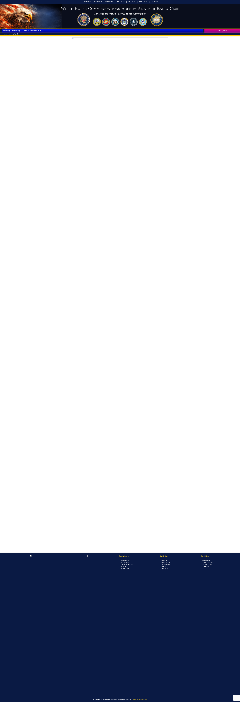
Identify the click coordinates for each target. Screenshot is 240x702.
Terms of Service (207, 562)
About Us (164, 560)
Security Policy (207, 564)
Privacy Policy (206, 560)
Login (219, 31)
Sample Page (16, 31)
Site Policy (205, 566)
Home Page (6, 31)
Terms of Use (143, 699)
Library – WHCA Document (32, 31)
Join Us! (224, 31)
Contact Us (165, 568)
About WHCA (166, 562)
